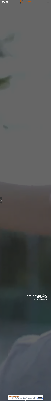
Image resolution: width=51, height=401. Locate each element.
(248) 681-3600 (4, 1)
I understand (40, 397)
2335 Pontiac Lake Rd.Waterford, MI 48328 (4, 3)
